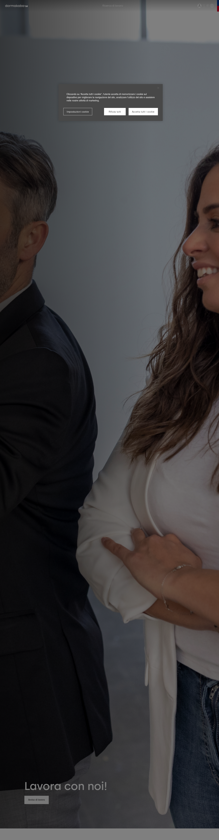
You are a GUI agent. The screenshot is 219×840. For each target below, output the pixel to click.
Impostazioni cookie (78, 111)
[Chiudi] (158, 87)
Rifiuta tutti (115, 111)
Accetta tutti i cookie (143, 111)
